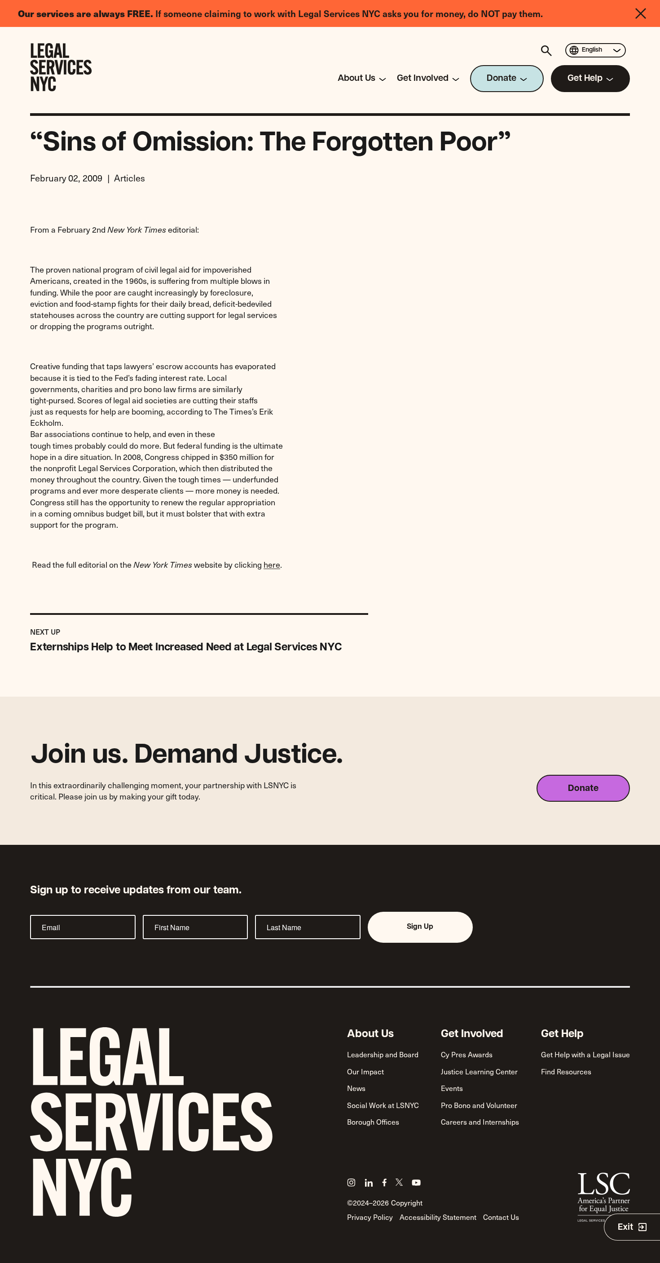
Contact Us (501, 1216)
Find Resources (566, 1071)
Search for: (547, 50)
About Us (370, 1034)
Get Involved (472, 1034)
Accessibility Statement (438, 1216)
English (592, 50)
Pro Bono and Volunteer (479, 1105)
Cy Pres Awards (467, 1054)
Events (452, 1087)
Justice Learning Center (479, 1071)
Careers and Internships (480, 1121)
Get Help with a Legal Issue (585, 1054)
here (272, 564)
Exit (625, 1227)
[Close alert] (647, 13)
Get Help (562, 1034)
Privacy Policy (370, 1216)
